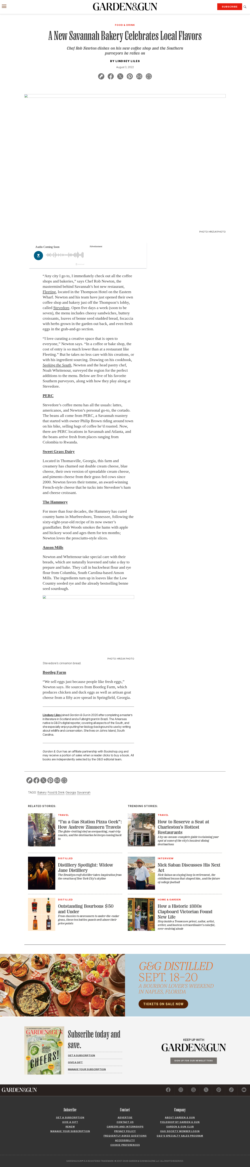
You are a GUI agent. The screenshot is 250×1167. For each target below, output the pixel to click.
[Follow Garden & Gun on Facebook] (168, 1090)
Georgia (71, 792)
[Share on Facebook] (111, 77)
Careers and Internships (125, 1126)
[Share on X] (120, 77)
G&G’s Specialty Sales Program (180, 1135)
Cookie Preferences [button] (125, 1145)
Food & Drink (56, 792)
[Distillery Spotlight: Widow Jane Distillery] (41, 888)
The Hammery (55, 502)
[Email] (139, 77)
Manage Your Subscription (87, 1069)
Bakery (42, 792)
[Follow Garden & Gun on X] (206, 1090)
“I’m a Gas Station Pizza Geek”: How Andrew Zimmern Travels (90, 824)
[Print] (149, 77)
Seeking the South (57, 365)
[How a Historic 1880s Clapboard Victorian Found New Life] (141, 930)
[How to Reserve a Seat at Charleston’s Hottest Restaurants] (141, 845)
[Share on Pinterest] (130, 77)
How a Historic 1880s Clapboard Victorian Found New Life (185, 912)
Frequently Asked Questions (125, 1135)
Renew (70, 1126)
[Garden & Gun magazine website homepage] (125, 6)
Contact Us (125, 1122)
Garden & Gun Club (180, 1126)
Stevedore (61, 307)
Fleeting (49, 291)
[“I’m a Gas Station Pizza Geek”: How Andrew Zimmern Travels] (41, 845)
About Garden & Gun (180, 1117)
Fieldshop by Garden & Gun (180, 1122)
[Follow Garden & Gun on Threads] (193, 1090)
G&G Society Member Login (180, 1131)
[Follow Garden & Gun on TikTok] (231, 1090)
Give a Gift (75, 1062)
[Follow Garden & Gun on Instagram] (181, 1090)
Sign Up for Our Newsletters (193, 1060)
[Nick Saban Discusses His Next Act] (141, 888)
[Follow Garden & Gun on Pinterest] (219, 1090)
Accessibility (125, 1140)
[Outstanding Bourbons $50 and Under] (41, 930)
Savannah (83, 792)
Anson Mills (53, 547)
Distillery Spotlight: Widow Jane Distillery (85, 867)
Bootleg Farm (54, 672)
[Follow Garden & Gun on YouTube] (244, 1090)
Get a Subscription (81, 1055)
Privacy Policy (125, 1131)
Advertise (125, 1117)
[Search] (245, 7)
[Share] (101, 77)
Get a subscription (70, 1117)
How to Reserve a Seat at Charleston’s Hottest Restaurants (183, 827)
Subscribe (230, 6)
